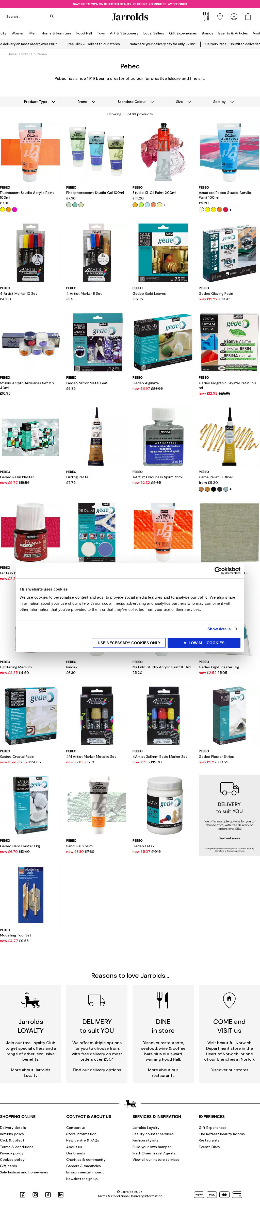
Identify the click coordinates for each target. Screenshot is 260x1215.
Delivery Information (146, 1196)
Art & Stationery (124, 33)
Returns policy (12, 1134)
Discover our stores (229, 1070)
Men (33, 33)
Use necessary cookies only (129, 642)
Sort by (219, 101)
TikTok (48, 1195)
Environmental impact (85, 1172)
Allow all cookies (204, 642)
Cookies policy (12, 1159)
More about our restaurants (163, 1072)
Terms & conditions (16, 1147)
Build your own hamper (152, 1147)
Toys (101, 33)
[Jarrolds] (130, 16)
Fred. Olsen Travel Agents (154, 1153)
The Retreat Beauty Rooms (222, 1134)
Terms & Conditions (113, 1196)
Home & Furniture (56, 33)
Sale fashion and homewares (24, 1172)
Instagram (35, 1195)
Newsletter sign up (82, 1178)
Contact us (76, 1127)
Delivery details (13, 1127)
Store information (81, 1134)
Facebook (23, 1195)
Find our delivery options (97, 1070)
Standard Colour (132, 101)
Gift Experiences (183, 33)
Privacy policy (11, 1153)
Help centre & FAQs (82, 1140)
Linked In (61, 1195)
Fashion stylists (145, 1140)
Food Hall (84, 33)
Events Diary (209, 1147)
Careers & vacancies (83, 1166)
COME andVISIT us (229, 1026)
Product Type (35, 101)
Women (17, 33)
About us (74, 1147)
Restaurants (209, 1140)
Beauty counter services (153, 1134)
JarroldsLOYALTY (31, 1026)
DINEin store (163, 1026)
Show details (219, 629)
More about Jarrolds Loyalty (30, 1072)
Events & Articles (233, 33)
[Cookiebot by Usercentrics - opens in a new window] (218, 571)
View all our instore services (156, 1159)
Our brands (75, 1153)
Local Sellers (153, 33)
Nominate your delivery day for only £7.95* (163, 44)
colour (137, 78)
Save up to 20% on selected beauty (102, 4)
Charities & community (86, 1159)
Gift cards (8, 1166)
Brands (207, 33)
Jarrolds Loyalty (146, 1127)
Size (179, 101)
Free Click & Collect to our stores (93, 44)
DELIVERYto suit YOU (97, 1026)
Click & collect (12, 1140)
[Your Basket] (247, 16)
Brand (82, 101)
